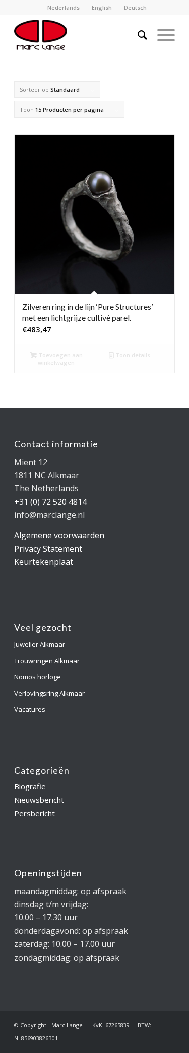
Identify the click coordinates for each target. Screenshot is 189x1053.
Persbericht (34, 813)
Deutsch (135, 7)
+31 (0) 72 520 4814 (50, 501)
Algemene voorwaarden (59, 535)
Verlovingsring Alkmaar (49, 693)
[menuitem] (63, 7)
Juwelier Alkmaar (39, 644)
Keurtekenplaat (43, 561)
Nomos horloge (37, 676)
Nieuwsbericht (39, 800)
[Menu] (161, 35)
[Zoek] (137, 35)
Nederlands (63, 7)
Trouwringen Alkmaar (47, 660)
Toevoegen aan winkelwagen (60, 358)
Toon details (132, 355)
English (102, 7)
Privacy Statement (48, 548)
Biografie (30, 786)
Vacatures (29, 709)
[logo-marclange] (78, 35)
